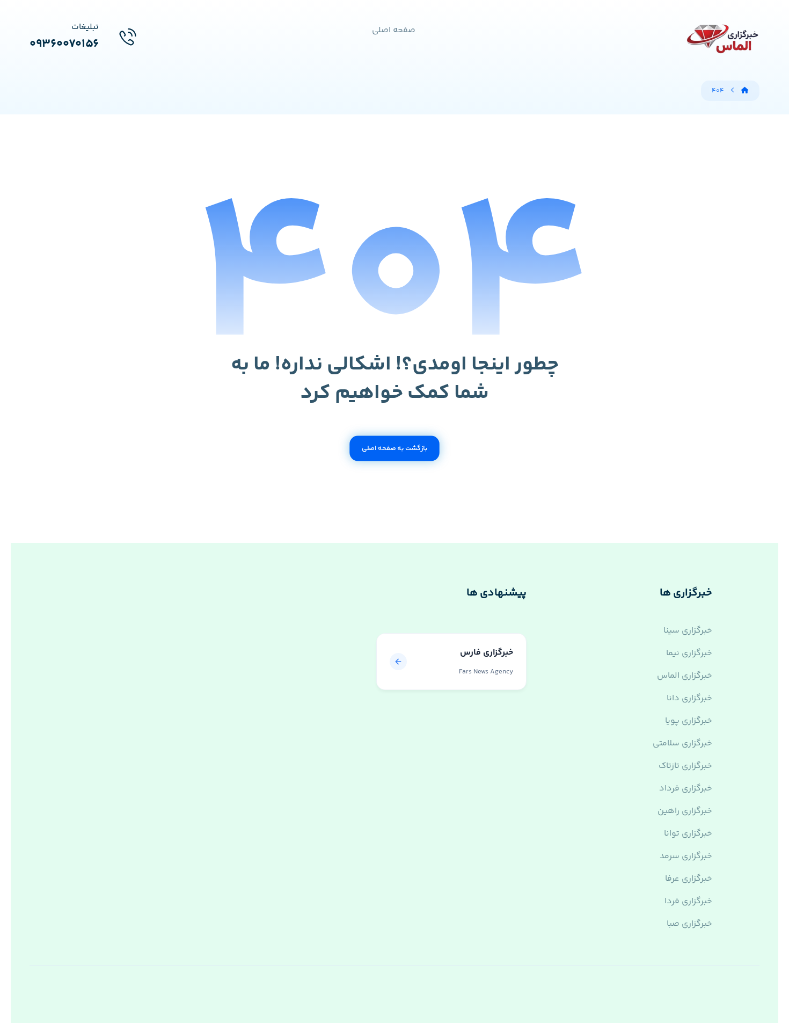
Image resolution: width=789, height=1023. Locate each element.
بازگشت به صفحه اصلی (394, 448)
